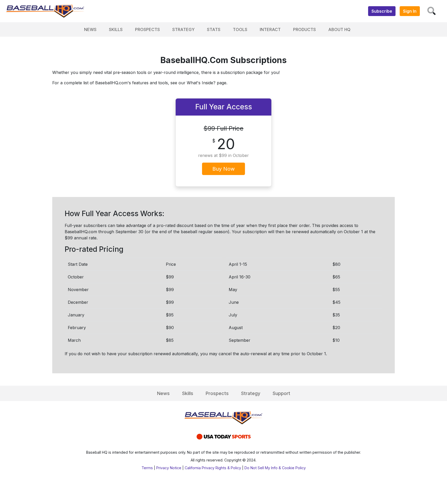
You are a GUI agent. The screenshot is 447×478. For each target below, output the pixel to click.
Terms (147, 468)
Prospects (147, 29)
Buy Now (223, 169)
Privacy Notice (168, 468)
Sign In (409, 11)
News (90, 29)
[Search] (431, 11)
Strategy (183, 29)
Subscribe (381, 11)
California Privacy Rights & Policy (213, 468)
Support (281, 393)
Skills (116, 29)
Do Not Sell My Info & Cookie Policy (275, 468)
